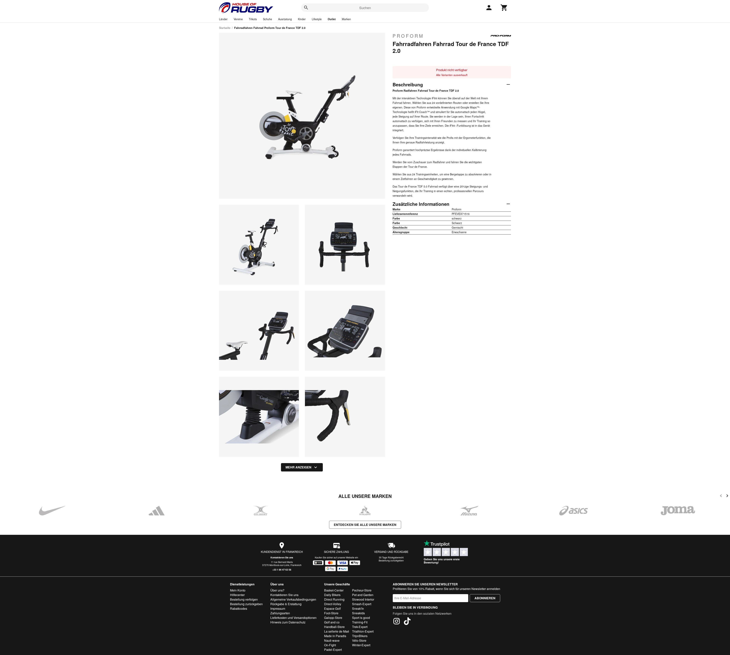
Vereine (238, 19)
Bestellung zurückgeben (391, 560)
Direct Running (334, 599)
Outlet (332, 19)
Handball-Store (334, 627)
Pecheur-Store (361, 590)
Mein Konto (237, 590)
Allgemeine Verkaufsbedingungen (293, 599)
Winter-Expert (361, 645)
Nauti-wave (332, 640)
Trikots (253, 19)
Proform (408, 36)
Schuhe (267, 19)
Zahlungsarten (280, 613)
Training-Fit (359, 622)
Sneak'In (358, 608)
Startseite (224, 28)
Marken (346, 19)
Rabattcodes (238, 608)
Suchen (365, 7)
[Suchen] (306, 7)
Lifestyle (317, 19)
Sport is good (361, 617)
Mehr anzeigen (298, 467)
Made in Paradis (335, 636)
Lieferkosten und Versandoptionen (293, 617)
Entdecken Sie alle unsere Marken (365, 524)
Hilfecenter (237, 595)
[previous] (721, 496)
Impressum (277, 608)
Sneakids (358, 613)
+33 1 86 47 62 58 (281, 569)
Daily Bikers (332, 595)
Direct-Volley (332, 604)
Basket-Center (334, 590)
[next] (727, 496)
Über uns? (277, 590)
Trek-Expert (359, 627)
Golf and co (332, 622)
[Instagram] (396, 621)
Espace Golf (332, 608)
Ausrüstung (285, 19)
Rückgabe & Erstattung (286, 604)
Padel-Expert (333, 649)
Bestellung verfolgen (244, 599)
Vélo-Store (359, 640)
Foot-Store (331, 613)
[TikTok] (407, 621)
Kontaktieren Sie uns (282, 557)
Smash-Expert (361, 604)
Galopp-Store (333, 617)
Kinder (302, 19)
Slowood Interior (363, 599)
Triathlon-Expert (363, 631)
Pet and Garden (362, 595)
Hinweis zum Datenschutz (287, 622)
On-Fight (330, 645)
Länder (223, 19)
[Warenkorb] (504, 7)
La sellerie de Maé (336, 631)
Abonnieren (484, 598)
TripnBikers (359, 636)
